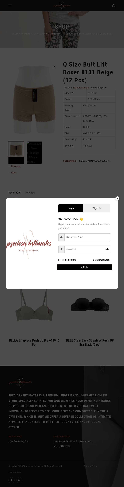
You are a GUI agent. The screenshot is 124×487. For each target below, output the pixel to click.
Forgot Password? (101, 260)
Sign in (84, 267)
